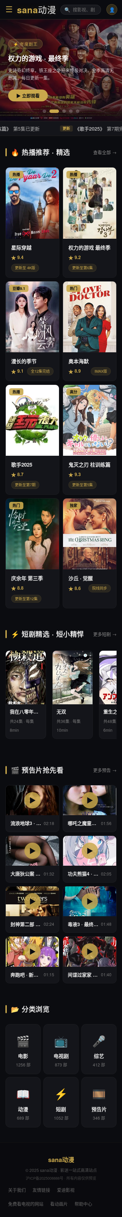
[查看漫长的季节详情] (32, 331)
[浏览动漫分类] (23, 1102)
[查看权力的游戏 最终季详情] (89, 222)
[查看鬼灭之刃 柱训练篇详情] (89, 439)
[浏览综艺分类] (99, 1049)
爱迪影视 (66, 1189)
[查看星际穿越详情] (32, 222)
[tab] (44, 111)
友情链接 (41, 1189)
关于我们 (17, 1189)
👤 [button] (112, 9)
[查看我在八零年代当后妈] (26, 695)
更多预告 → (105, 770)
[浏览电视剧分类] (61, 1049)
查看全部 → (105, 152)
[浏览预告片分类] (99, 1102)
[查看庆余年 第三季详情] (32, 553)
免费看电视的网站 (25, 1203)
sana (36, 9)
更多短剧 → (105, 634)
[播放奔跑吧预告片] (32, 960)
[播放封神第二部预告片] (32, 909)
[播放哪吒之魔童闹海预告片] (89, 808)
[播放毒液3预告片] (89, 909)
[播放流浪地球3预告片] (32, 808)
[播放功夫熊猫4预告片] (89, 859)
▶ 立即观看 (28, 95)
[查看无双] (73, 695)
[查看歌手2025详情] (32, 439)
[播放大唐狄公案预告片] (32, 859)
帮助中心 (83, 1203)
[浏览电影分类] (23, 1049)
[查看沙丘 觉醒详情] (89, 553)
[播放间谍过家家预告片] (89, 960)
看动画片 (59, 1203)
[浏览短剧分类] (61, 1102)
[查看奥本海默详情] (89, 331)
